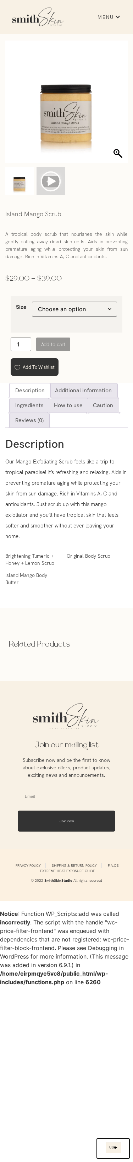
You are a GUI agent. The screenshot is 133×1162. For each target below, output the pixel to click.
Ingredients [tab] (29, 405)
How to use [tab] (68, 405)
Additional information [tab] (83, 390)
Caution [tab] (103, 405)
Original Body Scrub (88, 556)
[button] (118, 105)
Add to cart (53, 344)
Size (21, 306)
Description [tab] (30, 390)
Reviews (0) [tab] (29, 420)
